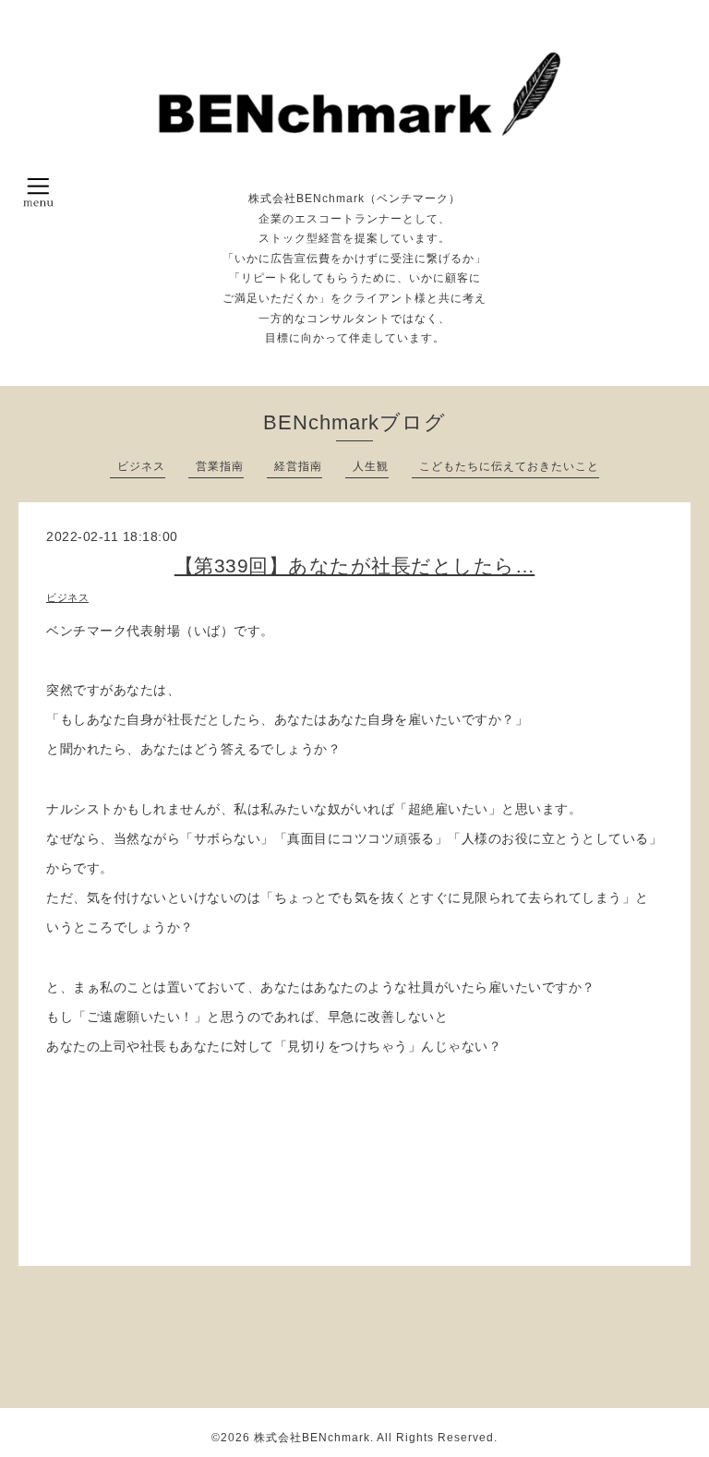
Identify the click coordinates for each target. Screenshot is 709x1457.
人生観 (371, 466)
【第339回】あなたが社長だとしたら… (354, 565)
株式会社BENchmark (312, 1437)
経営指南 (298, 466)
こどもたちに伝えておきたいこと (509, 466)
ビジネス (141, 466)
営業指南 (220, 466)
